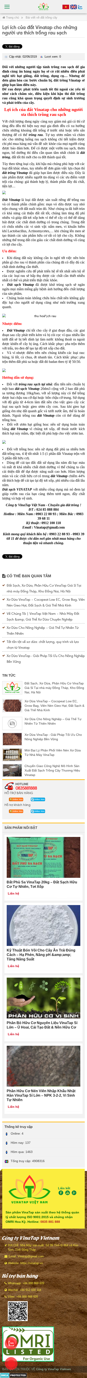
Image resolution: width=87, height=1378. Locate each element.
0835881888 (26, 788)
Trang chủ (12, 17)
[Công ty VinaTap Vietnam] (43, 6)
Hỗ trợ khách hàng (17, 804)
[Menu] (7, 6)
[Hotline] (65, 6)
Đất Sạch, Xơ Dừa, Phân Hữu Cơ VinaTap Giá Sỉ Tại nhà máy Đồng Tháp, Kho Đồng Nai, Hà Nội (54, 688)
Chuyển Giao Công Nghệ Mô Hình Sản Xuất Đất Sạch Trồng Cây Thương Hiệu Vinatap (52, 770)
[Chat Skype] (14, 799)
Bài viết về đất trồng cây (41, 17)
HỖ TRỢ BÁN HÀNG (18, 792)
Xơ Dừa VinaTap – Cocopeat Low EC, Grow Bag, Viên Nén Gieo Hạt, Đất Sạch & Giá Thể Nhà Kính (54, 705)
